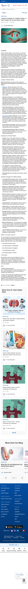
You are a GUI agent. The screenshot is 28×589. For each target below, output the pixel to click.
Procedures (17, 488)
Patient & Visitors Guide (6, 498)
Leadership (17, 511)
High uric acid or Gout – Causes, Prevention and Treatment (11, 422)
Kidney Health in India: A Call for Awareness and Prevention (11, 388)
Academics (17, 501)
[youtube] (24, 531)
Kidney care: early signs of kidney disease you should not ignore (14, 319)
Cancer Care (4, 506)
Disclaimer (16, 537)
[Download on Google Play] (18, 526)
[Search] (23, 5)
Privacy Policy (19, 536)
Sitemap (22, 537)
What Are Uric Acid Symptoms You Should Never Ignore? (11, 465)
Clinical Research (18, 503)
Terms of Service (8, 537)
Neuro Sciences (4, 509)
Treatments (17, 490)
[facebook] (15, 531)
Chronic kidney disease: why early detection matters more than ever (12, 354)
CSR (16, 519)
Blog (4, 9)
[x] (21, 531)
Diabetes (4, 87)
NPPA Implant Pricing (9, 536)
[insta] (12, 531)
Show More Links (13, 544)
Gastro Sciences (5, 511)
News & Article (18, 495)
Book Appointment (5, 488)
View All (14, 432)
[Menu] (26, 5)
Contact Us (17, 521)
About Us (17, 509)
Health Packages (5, 493)
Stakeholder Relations (20, 514)
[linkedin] (18, 531)
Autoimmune (5, 116)
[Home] (5, 5)
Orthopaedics (4, 514)
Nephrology (4, 16)
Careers (16, 516)
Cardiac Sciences (5, 504)
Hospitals (3, 490)
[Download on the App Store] (9, 526)
